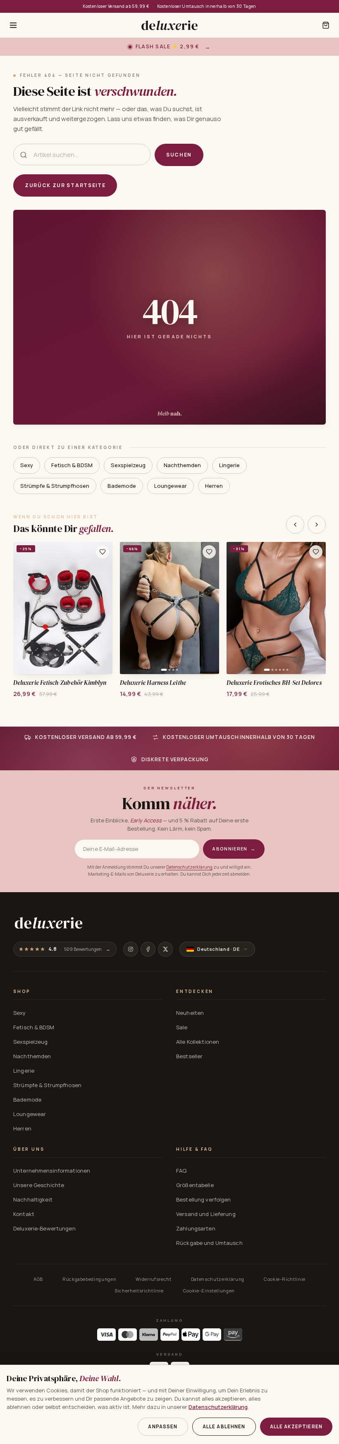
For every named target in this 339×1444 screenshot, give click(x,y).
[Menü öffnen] (13, 25)
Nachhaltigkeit (33, 1199)
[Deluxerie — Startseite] (169, 25)
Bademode (121, 485)
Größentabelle (195, 1185)
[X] (165, 949)
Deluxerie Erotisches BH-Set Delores (274, 683)
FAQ (181, 1170)
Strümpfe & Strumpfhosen (54, 485)
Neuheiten (190, 1012)
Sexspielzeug (128, 465)
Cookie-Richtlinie (285, 1279)
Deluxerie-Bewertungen (44, 1228)
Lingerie (229, 465)
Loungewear (170, 485)
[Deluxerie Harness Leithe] (169, 608)
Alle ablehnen (224, 1426)
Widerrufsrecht (153, 1279)
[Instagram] (130, 949)
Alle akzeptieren (296, 1426)
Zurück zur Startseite (65, 185)
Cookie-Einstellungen (209, 1290)
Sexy (26, 465)
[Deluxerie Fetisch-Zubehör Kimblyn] (62, 608)
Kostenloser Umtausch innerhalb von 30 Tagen (206, 6)
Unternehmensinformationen (51, 1170)
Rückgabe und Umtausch (209, 1243)
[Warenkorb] (325, 25)
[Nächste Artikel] (317, 524)
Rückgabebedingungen (89, 1279)
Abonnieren (233, 849)
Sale (182, 1027)
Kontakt (23, 1214)
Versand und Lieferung (206, 1214)
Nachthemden (182, 465)
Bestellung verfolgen (203, 1199)
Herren (214, 485)
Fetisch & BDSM (72, 465)
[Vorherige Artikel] (295, 524)
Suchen (179, 154)
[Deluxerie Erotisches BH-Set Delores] (276, 608)
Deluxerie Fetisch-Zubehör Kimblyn (59, 683)
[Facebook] (148, 949)
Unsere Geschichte (38, 1185)
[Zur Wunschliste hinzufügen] (102, 551)
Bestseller (189, 1056)
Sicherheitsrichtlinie (139, 1290)
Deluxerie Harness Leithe (153, 683)
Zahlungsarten (195, 1228)
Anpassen (162, 1426)
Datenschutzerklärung (189, 867)
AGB (38, 1279)
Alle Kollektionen (197, 1041)
